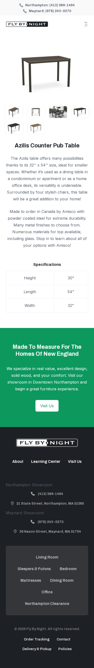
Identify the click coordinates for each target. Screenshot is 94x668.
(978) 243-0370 (58, 11)
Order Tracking (37, 639)
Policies (65, 649)
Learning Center (45, 461)
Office (47, 592)
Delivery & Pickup (36, 649)
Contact (63, 639)
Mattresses (30, 580)
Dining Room (62, 580)
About (17, 461)
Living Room (47, 557)
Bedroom (68, 569)
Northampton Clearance (47, 604)
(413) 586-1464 (62, 5)
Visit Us (47, 405)
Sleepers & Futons (34, 569)
